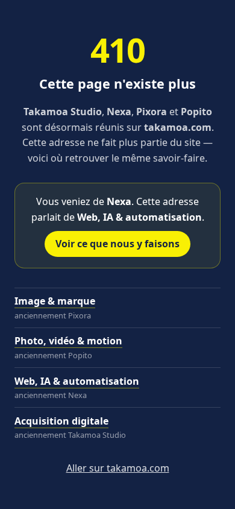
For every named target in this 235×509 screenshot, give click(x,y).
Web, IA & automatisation (76, 381)
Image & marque (54, 301)
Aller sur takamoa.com (117, 468)
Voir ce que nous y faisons (117, 243)
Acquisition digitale (61, 421)
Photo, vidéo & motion (68, 340)
